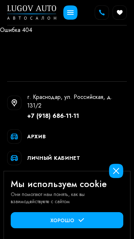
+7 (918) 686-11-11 (53, 116)
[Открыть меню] (70, 12)
